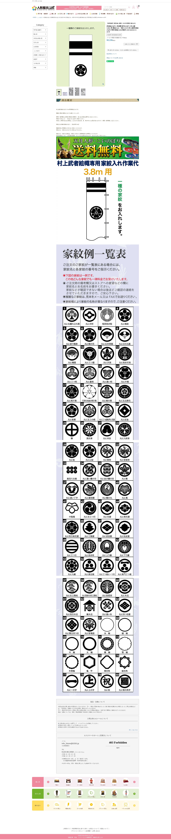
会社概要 (88, 831)
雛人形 (54, 13)
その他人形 (121, 13)
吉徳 (117, 9)
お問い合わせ (96, 831)
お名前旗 (95, 13)
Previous (48, 782)
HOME (34, 17)
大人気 (106, 9)
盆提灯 (130, 13)
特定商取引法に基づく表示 (79, 828)
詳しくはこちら (133, 730)
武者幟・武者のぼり (107, 13)
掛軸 (137, 13)
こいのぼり (39, 17)
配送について (104, 828)
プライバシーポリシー (77, 831)
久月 (111, 9)
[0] (138, 8)
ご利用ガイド (66, 828)
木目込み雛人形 (83, 13)
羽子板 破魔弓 (37, 30)
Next (134, 782)
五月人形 (62, 13)
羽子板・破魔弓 (43, 13)
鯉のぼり (123, 9)
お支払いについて (94, 828)
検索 (129, 7)
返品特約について (112, 53)
